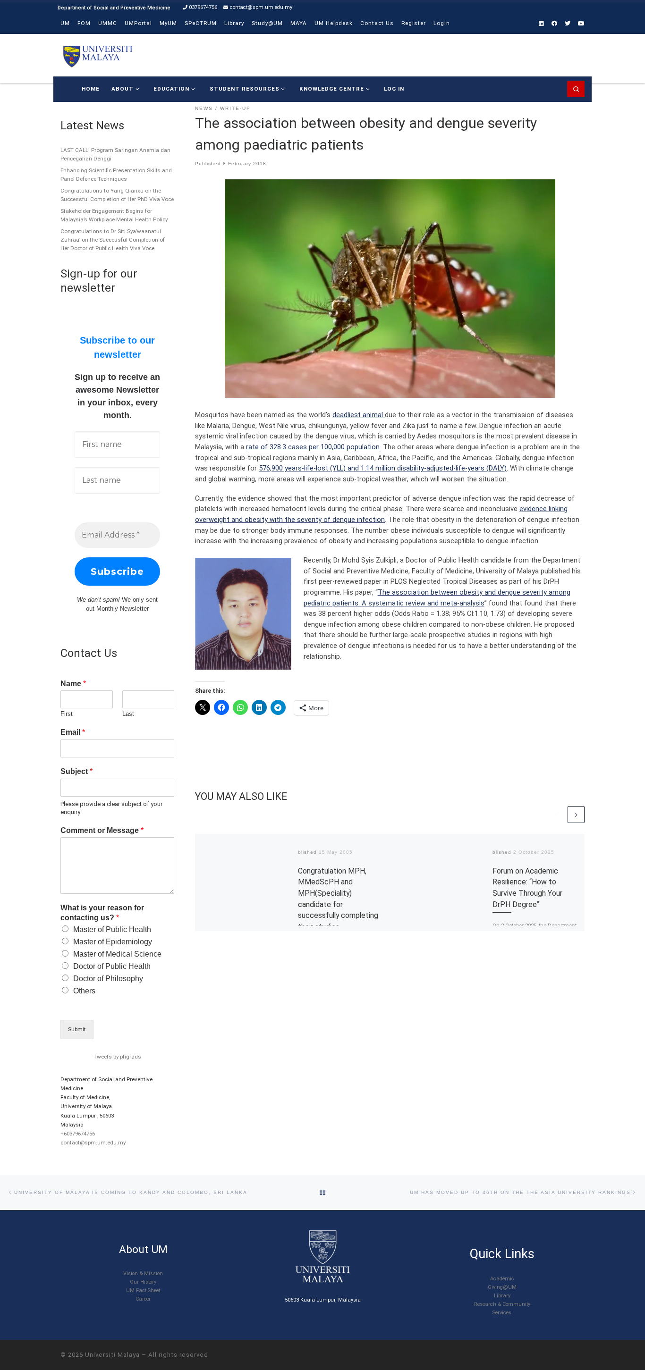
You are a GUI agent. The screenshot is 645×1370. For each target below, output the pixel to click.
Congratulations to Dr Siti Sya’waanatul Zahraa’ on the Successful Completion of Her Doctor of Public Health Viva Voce (112, 240)
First (66, 713)
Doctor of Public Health (112, 966)
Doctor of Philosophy (108, 979)
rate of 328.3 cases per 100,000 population (313, 447)
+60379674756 (77, 1133)
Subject (76, 771)
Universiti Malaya (112, 1354)
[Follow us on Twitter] (567, 23)
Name (73, 684)
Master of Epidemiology (112, 942)
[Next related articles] (576, 814)
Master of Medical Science (117, 954)
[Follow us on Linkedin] (541, 23)
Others (84, 991)
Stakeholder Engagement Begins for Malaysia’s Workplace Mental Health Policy (114, 215)
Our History (143, 1282)
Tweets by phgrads (117, 1056)
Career (143, 1299)
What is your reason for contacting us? (102, 913)
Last (128, 713)
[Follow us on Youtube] (581, 23)
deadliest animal (358, 415)
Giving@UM (502, 1287)
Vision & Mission (143, 1273)
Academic (502, 1279)
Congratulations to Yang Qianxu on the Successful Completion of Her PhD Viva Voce (117, 194)
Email (72, 732)
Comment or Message (102, 830)
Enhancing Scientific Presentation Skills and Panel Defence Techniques (116, 174)
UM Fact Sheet (143, 1290)
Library (502, 1296)
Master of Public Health (112, 929)
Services (501, 1313)
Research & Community (502, 1304)
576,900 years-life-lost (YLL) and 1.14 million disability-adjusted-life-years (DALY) (383, 468)
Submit (77, 1029)
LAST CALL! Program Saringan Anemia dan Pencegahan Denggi (115, 154)
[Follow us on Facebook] (554, 23)
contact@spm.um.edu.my (93, 1142)
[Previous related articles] (557, 814)
